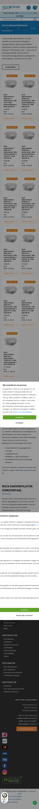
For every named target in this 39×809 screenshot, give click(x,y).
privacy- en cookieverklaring (22, 412)
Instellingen (19, 423)
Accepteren (19, 417)
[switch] (4, 801)
